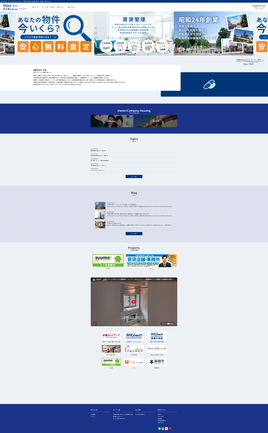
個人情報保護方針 (162, 420)
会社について (60, 7)
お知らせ (160, 414)
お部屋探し (93, 414)
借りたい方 (35, 7)
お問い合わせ (71, 7)
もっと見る (134, 176)
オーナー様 (45, 7)
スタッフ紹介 (161, 416)
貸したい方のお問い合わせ (119, 418)
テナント (93, 416)
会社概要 (160, 418)
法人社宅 (52, 7)
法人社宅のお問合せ (140, 414)
